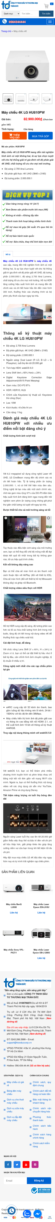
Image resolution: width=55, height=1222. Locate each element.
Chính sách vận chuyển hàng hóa (42, 1110)
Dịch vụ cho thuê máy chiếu (15, 1101)
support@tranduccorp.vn (19, 1042)
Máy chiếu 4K (20, 31)
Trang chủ (6, 31)
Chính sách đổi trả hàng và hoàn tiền (42, 1092)
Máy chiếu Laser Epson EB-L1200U (41, 951)
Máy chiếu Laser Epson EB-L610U (41, 906)
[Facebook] (8, 1164)
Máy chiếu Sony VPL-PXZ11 (14, 951)
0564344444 (17, 21)
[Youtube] (26, 1164)
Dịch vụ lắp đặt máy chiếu (14, 1118)
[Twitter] (17, 1164)
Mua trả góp (40, 136)
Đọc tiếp (13, 947)
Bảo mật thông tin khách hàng (42, 1101)
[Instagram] (35, 1164)
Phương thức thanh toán (42, 1118)
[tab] (8, 254)
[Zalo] (27, 1217)
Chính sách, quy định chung (42, 1083)
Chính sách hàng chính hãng (42, 1136)
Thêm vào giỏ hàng (15, 137)
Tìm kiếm (46, 14)
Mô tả (8, 254)
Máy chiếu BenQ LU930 (14, 906)
